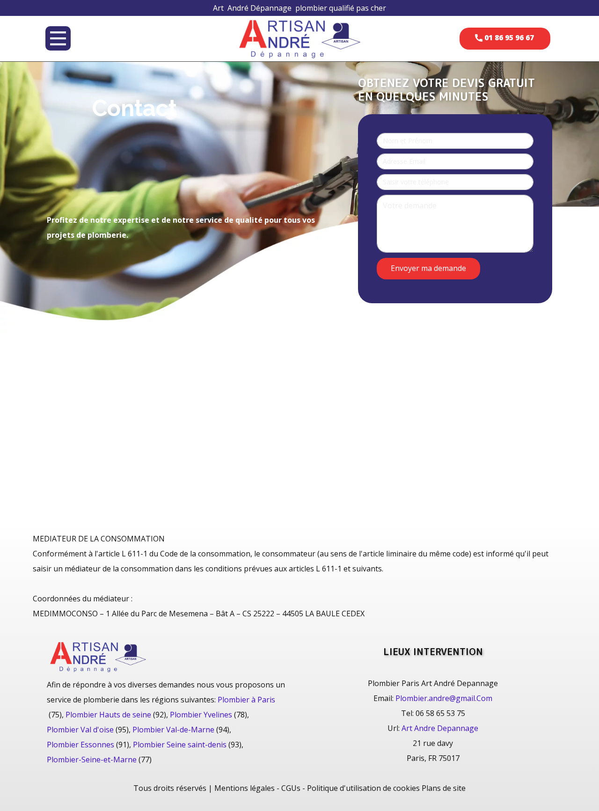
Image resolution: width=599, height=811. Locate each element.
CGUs (290, 788)
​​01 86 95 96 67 (508, 37)
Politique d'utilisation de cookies (363, 788)
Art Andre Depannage (440, 728)
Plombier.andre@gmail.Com (443, 698)
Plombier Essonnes (80, 744)
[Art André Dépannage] (299, 38)
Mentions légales (244, 788)
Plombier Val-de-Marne (173, 729)
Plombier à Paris (246, 699)
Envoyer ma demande (428, 268)
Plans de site (444, 788)
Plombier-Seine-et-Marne (92, 759)
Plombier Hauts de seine (108, 714)
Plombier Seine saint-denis (179, 744)
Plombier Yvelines (201, 714)
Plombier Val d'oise (80, 729)
